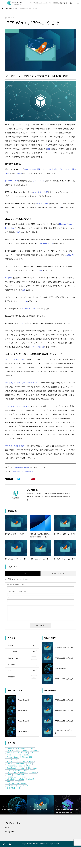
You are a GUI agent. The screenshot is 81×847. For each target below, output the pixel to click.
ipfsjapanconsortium (14, 766)
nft (32, 770)
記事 (48, 149)
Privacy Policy (9, 832)
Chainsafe (22, 748)
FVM (31, 761)
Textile (23, 777)
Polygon (23, 772)
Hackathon (20, 764)
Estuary (34, 750)
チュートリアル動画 (40, 192)
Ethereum (10, 753)
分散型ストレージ (14, 788)
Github (9, 764)
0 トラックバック (58, 573)
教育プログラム (43, 203)
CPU (9, 750)
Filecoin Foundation (23, 755)
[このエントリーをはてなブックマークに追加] (19, 479)
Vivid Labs (11, 779)
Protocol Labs (12, 777)
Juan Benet (11, 768)
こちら (58, 207)
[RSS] (10, 844)
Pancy (19, 173)
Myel (26, 770)
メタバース (27, 786)
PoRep (33, 772)
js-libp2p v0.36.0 (11, 181)
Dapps (24, 750)
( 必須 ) (16, 584)
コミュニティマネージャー (15, 359)
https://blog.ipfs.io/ (22, 467)
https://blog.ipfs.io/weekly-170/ (23, 471)
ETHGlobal (22, 753)
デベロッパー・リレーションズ (17, 406)
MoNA (17, 770)
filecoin (9, 755)
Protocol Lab (19, 775)
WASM (21, 779)
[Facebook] (7, 844)
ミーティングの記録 (36, 347)
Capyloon (9, 278)
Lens (26, 301)
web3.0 (10, 781)
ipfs (29, 764)
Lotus (9, 770)
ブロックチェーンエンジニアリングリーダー (22, 383)
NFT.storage (11, 772)
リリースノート (39, 181)
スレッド (21, 323)
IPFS (12, 31)
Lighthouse (32, 768)
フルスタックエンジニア (14, 446)
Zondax (19, 781)
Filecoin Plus (12, 759)
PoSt (9, 775)
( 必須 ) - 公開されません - (17, 591)
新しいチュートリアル (44, 243)
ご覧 (24, 290)
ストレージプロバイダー (16, 783)
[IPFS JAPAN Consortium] (14, 3)
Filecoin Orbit (27, 757)
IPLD (28, 766)
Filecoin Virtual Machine (16, 761)
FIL (32, 753)
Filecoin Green (12, 757)
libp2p (22, 768)
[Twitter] (4, 844)
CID (31, 748)
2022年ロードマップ (29, 309)
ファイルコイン (13, 786)
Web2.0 (31, 779)
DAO (16, 750)
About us (8, 827)
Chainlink (10, 748)
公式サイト (70, 255)
